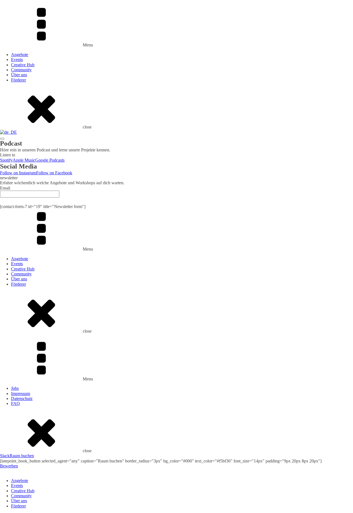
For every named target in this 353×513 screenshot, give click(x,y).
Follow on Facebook (54, 172)
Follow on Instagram (18, 172)
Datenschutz (22, 398)
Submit (176, 200)
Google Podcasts (50, 160)
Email (5, 188)
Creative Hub (22, 64)
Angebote (19, 54)
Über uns (19, 74)
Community (21, 69)
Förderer (18, 80)
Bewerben (9, 466)
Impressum (20, 393)
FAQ (15, 403)
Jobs (15, 388)
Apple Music (24, 160)
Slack (5, 455)
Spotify (6, 160)
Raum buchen (22, 455)
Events (17, 59)
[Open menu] (2, 139)
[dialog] (176, 489)
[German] (8, 132)
